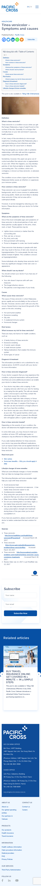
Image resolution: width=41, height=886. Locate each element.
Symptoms (6, 65)
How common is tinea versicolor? (15, 62)
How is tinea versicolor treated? (14, 86)
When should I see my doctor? (14, 70)
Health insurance (8, 833)
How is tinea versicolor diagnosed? (16, 84)
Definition (6, 58)
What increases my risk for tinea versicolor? (18, 79)
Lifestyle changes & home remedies (14, 88)
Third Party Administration (11, 870)
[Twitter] (8, 40)
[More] (22, 40)
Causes (5, 72)
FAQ (3, 856)
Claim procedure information (12, 850)
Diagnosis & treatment (10, 81)
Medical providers (8, 853)
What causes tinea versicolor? (14, 74)
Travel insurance (7, 836)
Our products (6, 830)
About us (5, 807)
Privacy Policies (7, 859)
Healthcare (7, 21)
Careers (25, 810)
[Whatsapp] (17, 40)
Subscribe (31, 39)
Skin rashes (8, 459)
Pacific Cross (19, 35)
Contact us (26, 807)
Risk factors (7, 76)
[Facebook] (4, 40)
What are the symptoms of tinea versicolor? (18, 67)
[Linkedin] (13, 40)
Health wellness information (12, 847)
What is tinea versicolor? (12, 60)
